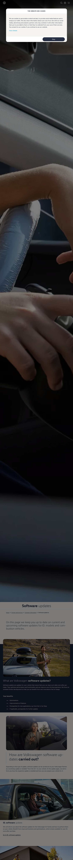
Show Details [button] (13, 30)
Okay (53, 39)
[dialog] (36, 430)
